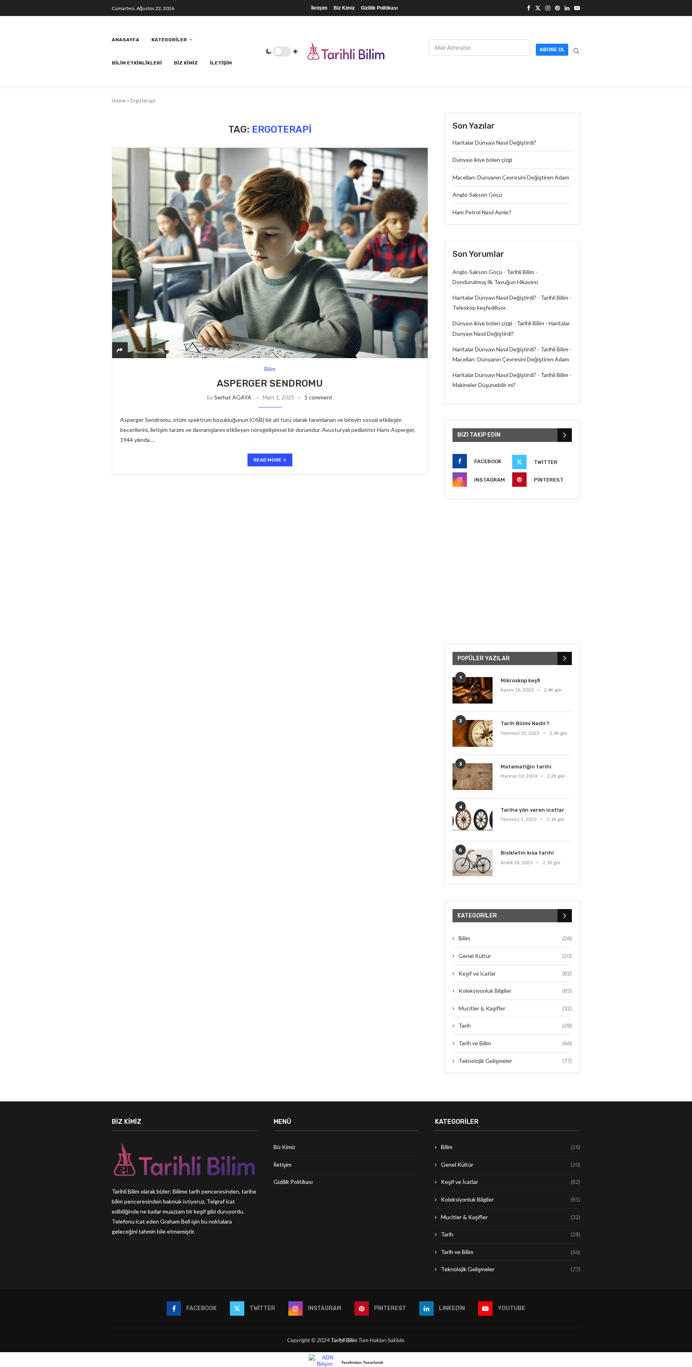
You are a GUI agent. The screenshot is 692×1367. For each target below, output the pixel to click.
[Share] (120, 350)
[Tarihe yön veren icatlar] (473, 819)
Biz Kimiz (344, 8)
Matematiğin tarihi (526, 767)
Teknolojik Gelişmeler (515, 1060)
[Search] (576, 51)
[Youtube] (577, 8)
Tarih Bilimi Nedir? (525, 723)
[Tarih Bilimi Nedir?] (473, 733)
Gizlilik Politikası (379, 8)
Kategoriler (169, 39)
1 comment (318, 397)
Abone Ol (552, 49)
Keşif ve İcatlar (515, 973)
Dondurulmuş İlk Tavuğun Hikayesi (495, 281)
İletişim (319, 8)
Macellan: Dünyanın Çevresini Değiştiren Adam (511, 177)
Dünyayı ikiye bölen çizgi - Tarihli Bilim (498, 323)
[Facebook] (529, 8)
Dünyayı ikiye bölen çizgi (482, 159)
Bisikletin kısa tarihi (527, 853)
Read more (267, 460)
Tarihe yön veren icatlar (532, 810)
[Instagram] (548, 8)
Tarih (515, 1025)
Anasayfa (125, 39)
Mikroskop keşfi (520, 680)
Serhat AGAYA (232, 397)
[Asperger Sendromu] (270, 253)
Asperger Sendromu (270, 383)
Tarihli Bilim (344, 1340)
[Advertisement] (512, 571)
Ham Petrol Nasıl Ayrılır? (482, 212)
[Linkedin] (567, 8)
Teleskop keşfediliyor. (480, 307)
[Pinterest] (557, 8)
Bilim (515, 938)
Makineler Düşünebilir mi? (484, 384)
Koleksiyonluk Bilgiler (515, 990)
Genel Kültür (515, 955)
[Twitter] (538, 8)
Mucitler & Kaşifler (515, 1008)
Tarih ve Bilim (515, 1043)
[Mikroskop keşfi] (473, 690)
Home (119, 100)
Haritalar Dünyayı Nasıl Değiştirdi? (494, 142)
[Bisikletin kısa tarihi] (473, 862)
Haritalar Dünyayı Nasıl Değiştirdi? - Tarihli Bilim (510, 297)
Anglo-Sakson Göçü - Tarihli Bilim (493, 271)
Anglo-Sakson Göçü (477, 194)
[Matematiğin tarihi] (473, 776)
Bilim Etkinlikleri (137, 63)
